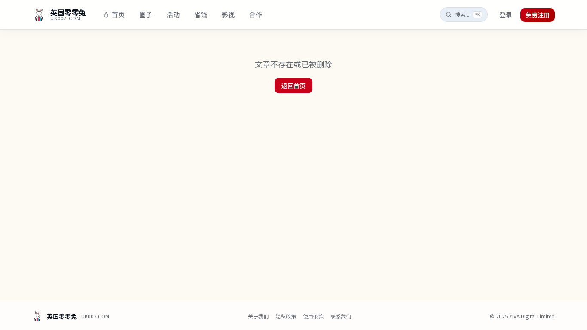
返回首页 (293, 85)
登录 (506, 14)
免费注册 (538, 15)
